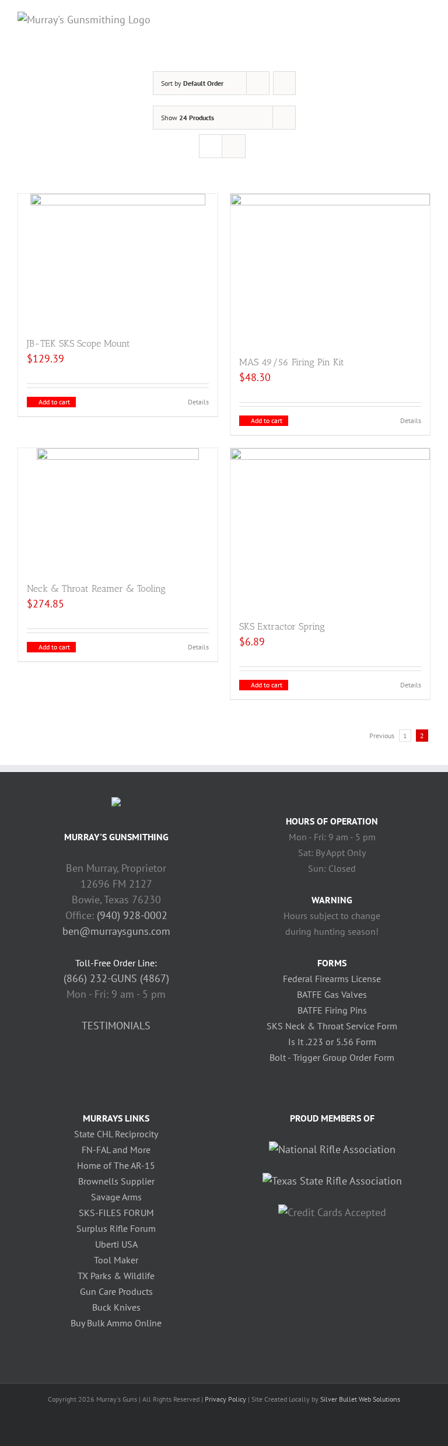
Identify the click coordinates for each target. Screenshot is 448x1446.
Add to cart (54, 401)
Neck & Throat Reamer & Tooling (96, 588)
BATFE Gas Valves (332, 994)
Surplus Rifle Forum (116, 1228)
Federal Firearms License (332, 978)
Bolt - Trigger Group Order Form (332, 1057)
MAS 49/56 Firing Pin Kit (291, 362)
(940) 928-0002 (132, 915)
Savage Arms (116, 1197)
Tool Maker (116, 1260)
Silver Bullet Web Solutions (360, 1399)
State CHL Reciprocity (116, 1134)
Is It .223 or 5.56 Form (332, 1041)
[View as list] (233, 146)
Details (198, 401)
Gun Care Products (116, 1291)
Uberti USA (116, 1244)
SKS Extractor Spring (282, 626)
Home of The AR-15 (116, 1165)
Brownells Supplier (116, 1181)
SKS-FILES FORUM (116, 1212)
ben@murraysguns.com (116, 931)
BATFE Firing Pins (332, 1010)
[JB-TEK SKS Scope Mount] (118, 259)
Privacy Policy (225, 1399)
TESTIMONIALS (116, 1025)
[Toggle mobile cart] (405, 18)
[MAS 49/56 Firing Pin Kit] (330, 269)
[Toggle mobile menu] (425, 18)
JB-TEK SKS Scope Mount (78, 343)
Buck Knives (116, 1307)
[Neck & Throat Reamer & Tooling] (118, 509)
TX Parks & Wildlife (116, 1275)
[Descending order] (284, 83)
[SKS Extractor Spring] (330, 528)
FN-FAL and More (116, 1149)
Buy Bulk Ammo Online (116, 1323)
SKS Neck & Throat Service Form (332, 1026)
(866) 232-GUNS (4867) (116, 978)
